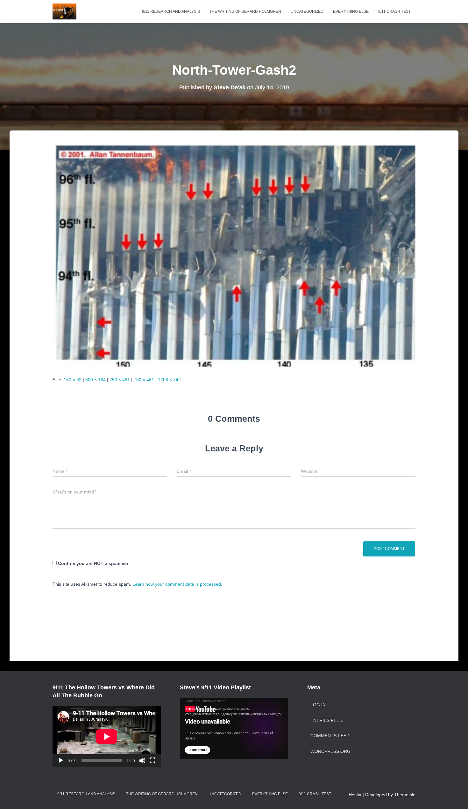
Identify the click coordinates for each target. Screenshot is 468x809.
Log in (318, 704)
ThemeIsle (404, 794)
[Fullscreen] (152, 760)
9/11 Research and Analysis (171, 11)
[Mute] (142, 760)
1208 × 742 (169, 379)
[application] (107, 736)
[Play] (61, 760)
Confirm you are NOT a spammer (92, 563)
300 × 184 (95, 379)
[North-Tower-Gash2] (234, 254)
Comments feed (330, 735)
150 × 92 (73, 379)
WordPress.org (330, 751)
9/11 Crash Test (394, 11)
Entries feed (326, 720)
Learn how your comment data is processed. (177, 584)
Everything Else (351, 11)
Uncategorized (307, 11)
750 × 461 (120, 379)
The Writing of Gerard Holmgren (245, 11)
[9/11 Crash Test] (64, 11)
